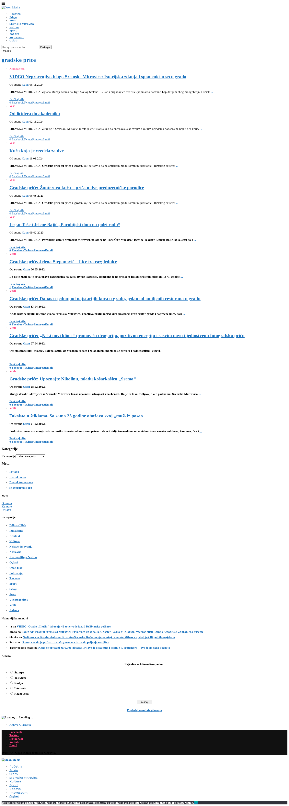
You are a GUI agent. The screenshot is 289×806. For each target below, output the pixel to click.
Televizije (20, 677)
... (212, 91)
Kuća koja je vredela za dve (36, 150)
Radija (18, 683)
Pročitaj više (16, 99)
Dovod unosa (17, 477)
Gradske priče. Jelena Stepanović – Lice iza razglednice (63, 261)
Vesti (12, 604)
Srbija (13, 17)
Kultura (14, 27)
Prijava (14, 471)
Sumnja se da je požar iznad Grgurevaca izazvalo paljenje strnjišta (65, 642)
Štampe (19, 672)
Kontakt (7, 506)
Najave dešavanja (20, 546)
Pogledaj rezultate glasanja (144, 710)
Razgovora (21, 693)
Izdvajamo (16, 530)
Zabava (14, 33)
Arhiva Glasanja (20, 724)
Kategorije (9, 456)
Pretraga (45, 47)
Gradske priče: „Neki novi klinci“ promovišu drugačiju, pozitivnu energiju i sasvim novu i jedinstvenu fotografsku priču (127, 335)
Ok (196, 802)
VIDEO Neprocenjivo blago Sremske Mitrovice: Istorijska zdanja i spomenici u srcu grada (97, 76)
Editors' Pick (17, 525)
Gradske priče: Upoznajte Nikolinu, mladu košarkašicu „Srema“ (72, 378)
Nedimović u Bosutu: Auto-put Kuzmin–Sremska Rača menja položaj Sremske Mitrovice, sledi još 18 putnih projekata (99, 637)
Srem (13, 20)
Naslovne (15, 551)
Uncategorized (18, 599)
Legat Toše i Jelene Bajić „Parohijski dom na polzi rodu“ (64, 224)
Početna (15, 13)
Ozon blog (16, 567)
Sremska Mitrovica (21, 23)
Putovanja (16, 573)
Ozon (25, 84)
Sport (13, 30)
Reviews (14, 578)
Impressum (16, 37)
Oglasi (13, 40)
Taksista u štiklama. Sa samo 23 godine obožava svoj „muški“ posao (76, 415)
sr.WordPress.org (20, 487)
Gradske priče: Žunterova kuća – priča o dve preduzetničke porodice (76, 187)
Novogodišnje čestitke (23, 557)
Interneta (20, 688)
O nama (7, 503)
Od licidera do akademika (34, 113)
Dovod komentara (21, 482)
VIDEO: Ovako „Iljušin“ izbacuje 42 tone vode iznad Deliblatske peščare (64, 626)
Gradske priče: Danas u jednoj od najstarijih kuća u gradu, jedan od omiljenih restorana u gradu (105, 298)
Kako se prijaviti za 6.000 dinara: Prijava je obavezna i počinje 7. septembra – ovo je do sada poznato (104, 647)
